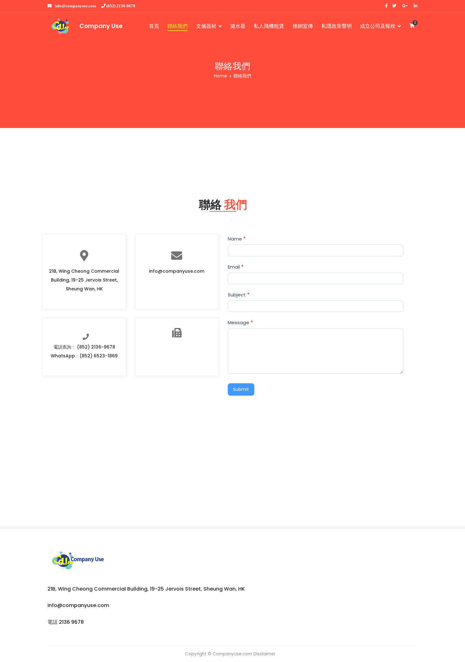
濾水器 (237, 26)
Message (240, 322)
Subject (239, 294)
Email (236, 267)
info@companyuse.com (75, 5)
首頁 (154, 26)
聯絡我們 (177, 26)
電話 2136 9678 (65, 622)
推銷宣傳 (303, 26)
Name (237, 238)
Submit (241, 389)
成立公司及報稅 (377, 26)
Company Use (100, 26)
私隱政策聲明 (336, 26)
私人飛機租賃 (269, 26)
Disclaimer (264, 654)
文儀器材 (206, 26)
